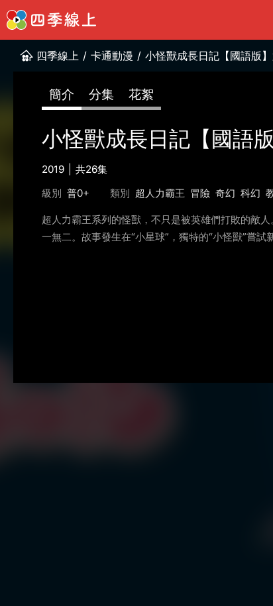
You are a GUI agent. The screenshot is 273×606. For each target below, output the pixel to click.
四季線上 (57, 55)
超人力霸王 (160, 193)
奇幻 (225, 193)
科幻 (250, 193)
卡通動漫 (112, 55)
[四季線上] (51, 19)
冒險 (200, 193)
